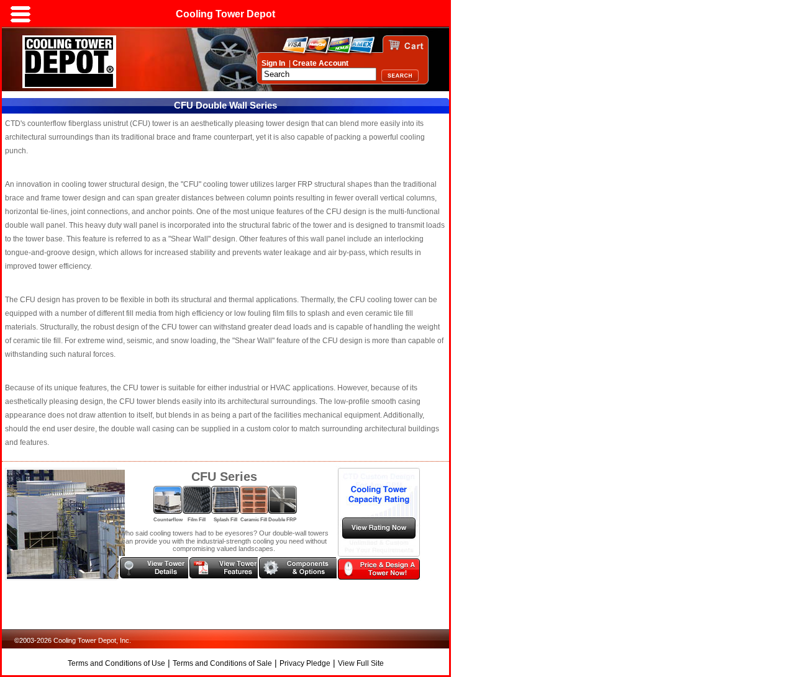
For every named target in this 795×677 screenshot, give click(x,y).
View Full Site (361, 663)
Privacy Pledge (304, 663)
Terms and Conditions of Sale (222, 663)
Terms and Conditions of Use (116, 663)
